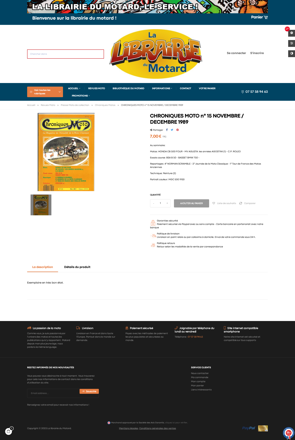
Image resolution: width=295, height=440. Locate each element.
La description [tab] (42, 267)
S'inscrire (257, 53)
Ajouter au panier (191, 203)
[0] (213, 54)
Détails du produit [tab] (77, 267)
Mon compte (198, 382)
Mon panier (197, 386)
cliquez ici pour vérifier (176, 423)
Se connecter (236, 53)
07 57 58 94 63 (256, 91)
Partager (167, 130)
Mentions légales (128, 428)
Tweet (172, 130)
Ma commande (199, 377)
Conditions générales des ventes (157, 428)
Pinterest (177, 130)
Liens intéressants (201, 390)
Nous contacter (200, 373)
